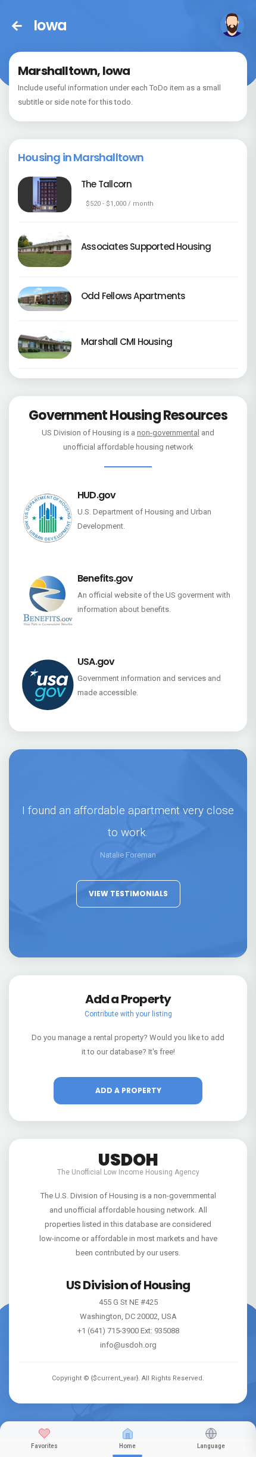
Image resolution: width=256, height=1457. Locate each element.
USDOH (128, 1157)
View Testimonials (128, 893)
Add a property (128, 1090)
